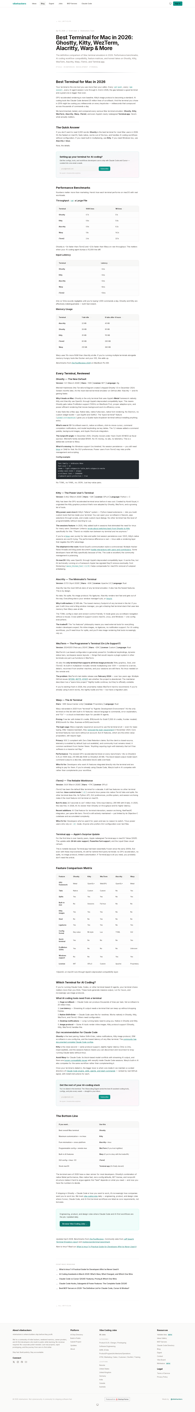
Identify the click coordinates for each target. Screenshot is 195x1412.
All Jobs (102, 1335)
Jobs (61, 3)
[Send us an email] (26, 1362)
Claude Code (87, 3)
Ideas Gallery (162, 1338)
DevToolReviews (96, 1239)
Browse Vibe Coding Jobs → (74, 1224)
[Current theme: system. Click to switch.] (170, 3)
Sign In (177, 3)
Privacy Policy (162, 1377)
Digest (51, 3)
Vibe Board (161, 1360)
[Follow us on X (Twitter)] (14, 1362)
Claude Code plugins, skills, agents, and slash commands (91, 1071)
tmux (58, 449)
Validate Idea (164, 1335)
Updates (73, 1345)
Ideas (34, 3)
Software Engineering (107, 1346)
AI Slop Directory (76, 1335)
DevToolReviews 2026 (81, 363)
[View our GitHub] (22, 1362)
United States (104, 1369)
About (72, 1349)
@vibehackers (176, 1399)
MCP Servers (72, 3)
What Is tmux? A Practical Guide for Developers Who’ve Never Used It (106, 1247)
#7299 (71, 679)
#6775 (78, 679)
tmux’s (109, 598)
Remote (102, 1365)
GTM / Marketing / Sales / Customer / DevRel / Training (119, 1357)
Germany (102, 1376)
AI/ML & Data (104, 1350)
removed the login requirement (100, 730)
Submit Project (75, 1342)
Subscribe (104, 169)
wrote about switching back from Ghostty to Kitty (109, 528)
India (101, 1380)
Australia (102, 1387)
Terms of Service (163, 1373)
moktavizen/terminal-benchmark (96, 1242)
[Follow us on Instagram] (18, 1362)
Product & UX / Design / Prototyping (112, 1343)
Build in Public (75, 1338)
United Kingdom (105, 1372)
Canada (102, 1383)
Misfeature (163, 1363)
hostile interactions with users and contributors (111, 549)
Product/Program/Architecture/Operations (114, 1353)
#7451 (84, 679)
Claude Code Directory (165, 1345)
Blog (42, 3)
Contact (160, 1356)
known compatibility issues (75, 1060)
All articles (63, 21)
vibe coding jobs (91, 1196)
